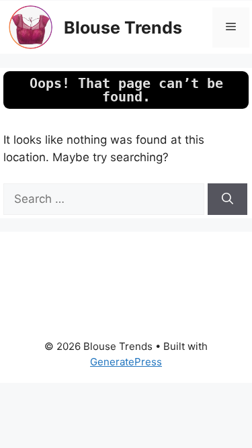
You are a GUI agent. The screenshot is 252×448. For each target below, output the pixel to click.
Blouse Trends (123, 27)
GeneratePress (126, 361)
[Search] (227, 199)
